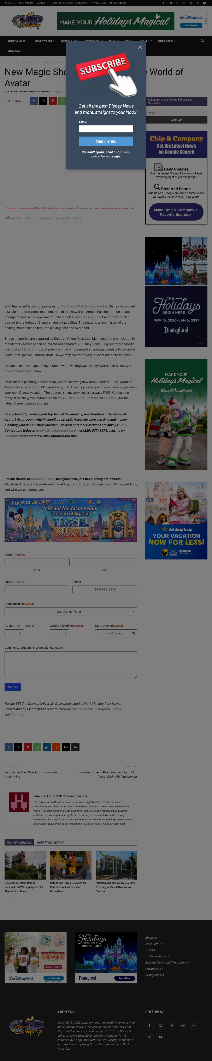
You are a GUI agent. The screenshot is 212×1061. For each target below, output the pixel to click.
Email (83, 122)
